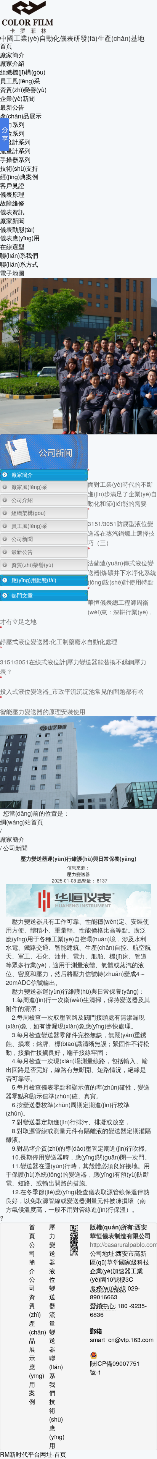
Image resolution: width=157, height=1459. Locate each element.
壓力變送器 (78, 874)
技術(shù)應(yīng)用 (53, 1423)
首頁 (6, 46)
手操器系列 (15, 159)
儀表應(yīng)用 (20, 238)
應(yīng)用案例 (33, 1384)
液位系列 (12, 133)
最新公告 (12, 107)
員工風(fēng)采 (20, 81)
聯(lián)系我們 (19, 255)
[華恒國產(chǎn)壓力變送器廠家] (78, 17)
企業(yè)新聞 (17, 98)
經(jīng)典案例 (19, 177)
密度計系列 (15, 142)
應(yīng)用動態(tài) (33, 580)
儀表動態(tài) (17, 229)
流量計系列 (15, 151)
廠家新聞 (12, 221)
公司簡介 (32, 1257)
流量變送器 (52, 1332)
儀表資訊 (12, 212)
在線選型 (12, 247)
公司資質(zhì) (33, 1296)
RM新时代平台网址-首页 (33, 1454)
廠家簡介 (12, 55)
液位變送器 (52, 1288)
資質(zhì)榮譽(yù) (23, 90)
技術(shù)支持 (19, 168)
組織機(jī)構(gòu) (22, 72)
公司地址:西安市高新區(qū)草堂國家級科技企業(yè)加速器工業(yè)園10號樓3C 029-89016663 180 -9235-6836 (120, 1279)
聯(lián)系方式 (19, 264)
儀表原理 (12, 194)
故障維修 (12, 203)
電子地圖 (12, 273)
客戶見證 (12, 185)
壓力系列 (12, 124)
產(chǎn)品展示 (21, 116)
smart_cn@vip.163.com (120, 1340)
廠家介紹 (12, 63)
